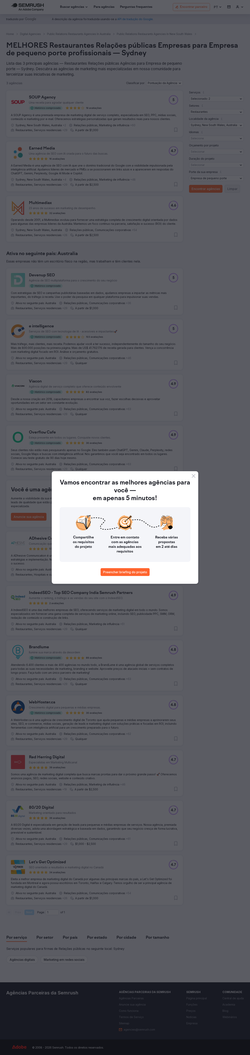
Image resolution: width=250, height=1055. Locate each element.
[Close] (193, 476)
